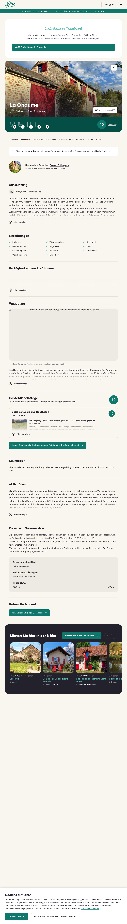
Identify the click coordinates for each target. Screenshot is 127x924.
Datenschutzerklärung (91, 908)
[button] (63, 335)
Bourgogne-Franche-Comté (44, 139)
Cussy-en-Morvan (81, 139)
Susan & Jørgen (59, 165)
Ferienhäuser (25, 139)
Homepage (13, 139)
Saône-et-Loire (65, 139)
